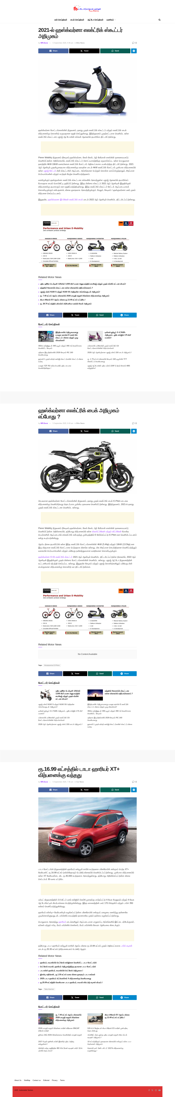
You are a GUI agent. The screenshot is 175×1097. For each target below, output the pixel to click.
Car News (80, 782)
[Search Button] (160, 20)
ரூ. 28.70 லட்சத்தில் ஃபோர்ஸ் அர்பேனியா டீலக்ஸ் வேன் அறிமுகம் (66, 304)
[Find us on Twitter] (152, 1090)
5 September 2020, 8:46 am (63, 43)
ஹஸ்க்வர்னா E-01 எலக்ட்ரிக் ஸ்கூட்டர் (55, 557)
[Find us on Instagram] (156, 1090)
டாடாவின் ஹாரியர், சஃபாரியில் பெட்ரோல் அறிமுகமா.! (61, 970)
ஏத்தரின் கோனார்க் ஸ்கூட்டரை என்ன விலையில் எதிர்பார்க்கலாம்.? (66, 288)
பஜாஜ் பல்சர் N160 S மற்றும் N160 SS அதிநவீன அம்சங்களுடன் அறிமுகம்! (70, 292)
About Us (17, 1080)
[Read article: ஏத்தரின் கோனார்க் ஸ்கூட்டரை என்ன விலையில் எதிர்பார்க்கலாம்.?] (95, 694)
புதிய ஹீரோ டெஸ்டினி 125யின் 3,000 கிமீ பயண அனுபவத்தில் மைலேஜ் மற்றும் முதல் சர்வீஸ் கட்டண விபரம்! (83, 284)
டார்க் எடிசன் (126, 946)
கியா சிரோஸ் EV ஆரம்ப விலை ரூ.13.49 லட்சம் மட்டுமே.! (62, 300)
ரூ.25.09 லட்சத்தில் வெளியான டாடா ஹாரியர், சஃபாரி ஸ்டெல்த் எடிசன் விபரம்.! (71, 982)
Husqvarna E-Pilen (52, 665)
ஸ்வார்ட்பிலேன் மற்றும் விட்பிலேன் (107, 531)
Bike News (80, 43)
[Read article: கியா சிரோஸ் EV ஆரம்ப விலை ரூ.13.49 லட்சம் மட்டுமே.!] (95, 1018)
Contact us (37, 1080)
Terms (62, 1080)
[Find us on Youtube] (159, 1090)
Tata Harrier (49, 989)
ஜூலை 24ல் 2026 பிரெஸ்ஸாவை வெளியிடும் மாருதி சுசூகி (60, 1035)
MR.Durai (44, 43)
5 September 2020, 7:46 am (63, 782)
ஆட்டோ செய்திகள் (95, 20)
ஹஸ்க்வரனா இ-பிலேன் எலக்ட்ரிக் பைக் (65, 199)
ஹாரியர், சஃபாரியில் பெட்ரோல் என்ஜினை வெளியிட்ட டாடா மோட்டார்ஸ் (68, 963)
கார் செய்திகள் (60, 20)
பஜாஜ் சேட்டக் (50, 171)
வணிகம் (110, 20)
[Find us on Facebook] (149, 1090)
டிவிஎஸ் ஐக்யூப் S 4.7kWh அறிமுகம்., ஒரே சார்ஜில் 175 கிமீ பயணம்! (118, 335)
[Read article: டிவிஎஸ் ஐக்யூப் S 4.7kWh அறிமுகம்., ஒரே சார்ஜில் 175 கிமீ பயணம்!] (95, 336)
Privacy (55, 1080)
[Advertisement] (87, 147)
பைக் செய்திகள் (77, 20)
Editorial (46, 1080)
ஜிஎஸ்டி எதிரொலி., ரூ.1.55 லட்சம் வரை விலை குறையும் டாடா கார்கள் (67, 974)
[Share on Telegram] (134, 50)
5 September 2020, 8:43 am (63, 423)
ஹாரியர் (62, 922)
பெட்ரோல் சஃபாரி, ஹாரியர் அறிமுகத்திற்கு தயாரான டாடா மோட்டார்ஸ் (68, 966)
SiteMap (27, 1080)
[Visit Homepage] (87, 8)
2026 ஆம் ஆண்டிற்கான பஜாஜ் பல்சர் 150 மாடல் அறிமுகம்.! (110, 352)
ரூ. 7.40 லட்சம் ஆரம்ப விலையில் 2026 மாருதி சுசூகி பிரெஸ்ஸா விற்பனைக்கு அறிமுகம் (74, 296)
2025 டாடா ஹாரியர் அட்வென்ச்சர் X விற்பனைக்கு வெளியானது (65, 978)
